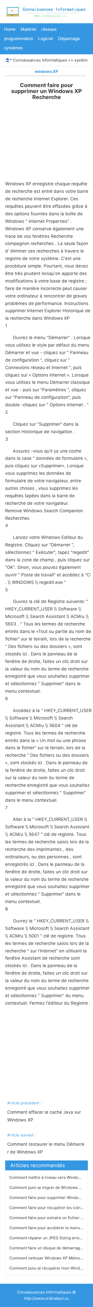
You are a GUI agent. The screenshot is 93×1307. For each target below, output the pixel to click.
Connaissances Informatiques (40, 60)
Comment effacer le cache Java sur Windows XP (44, 1116)
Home (10, 29)
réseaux (49, 29)
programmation (18, 38)
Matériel (28, 29)
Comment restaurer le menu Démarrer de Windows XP (45, 1148)
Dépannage (69, 38)
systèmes (13, 47)
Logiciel (45, 38)
